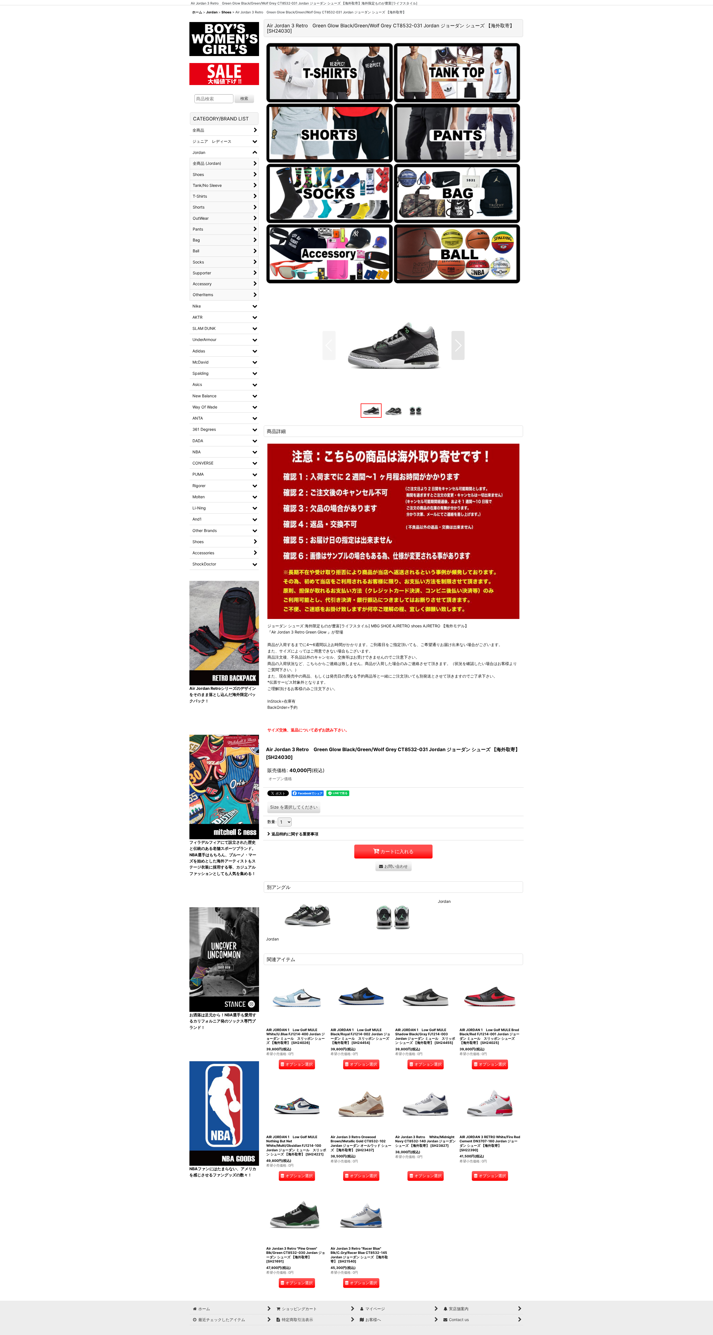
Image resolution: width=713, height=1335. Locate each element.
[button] (329, 345)
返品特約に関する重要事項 (295, 833)
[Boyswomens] (224, 37)
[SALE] (224, 73)
